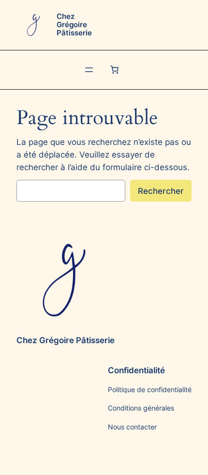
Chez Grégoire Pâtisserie (74, 24)
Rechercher (161, 191)
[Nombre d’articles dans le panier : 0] (114, 70)
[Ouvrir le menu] (89, 70)
